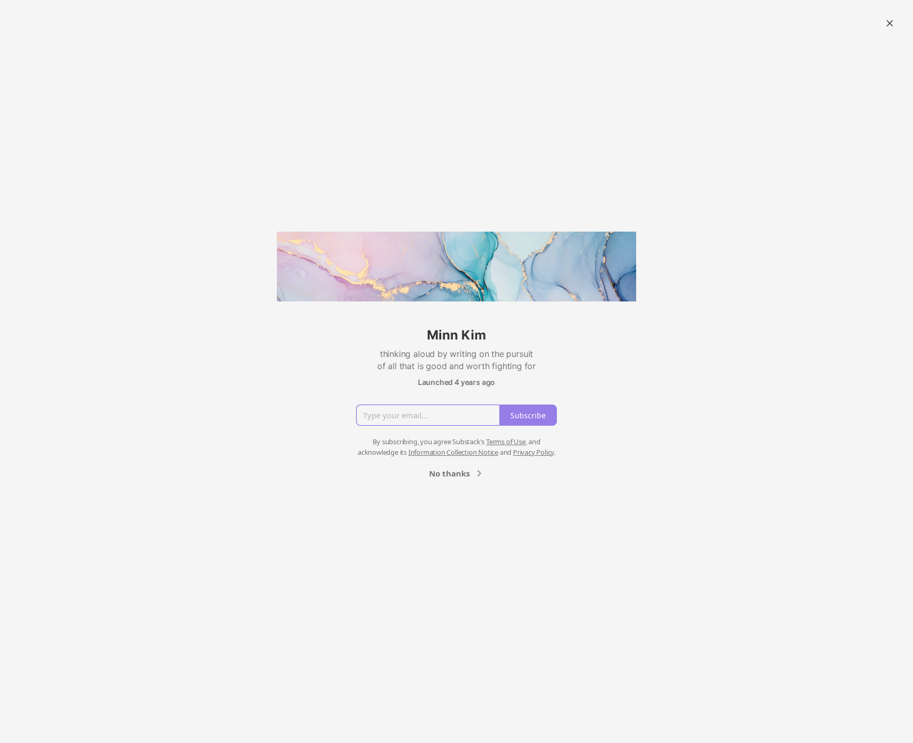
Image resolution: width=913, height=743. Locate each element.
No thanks (449, 473)
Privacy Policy (533, 452)
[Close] (889, 23)
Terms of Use (506, 441)
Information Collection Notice (453, 452)
